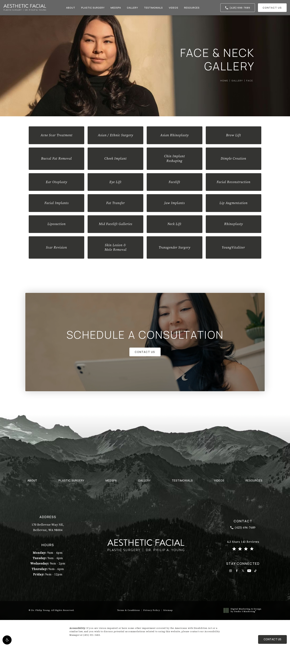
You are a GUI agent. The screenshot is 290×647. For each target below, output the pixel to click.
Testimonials (153, 7)
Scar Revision (56, 247)
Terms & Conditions (128, 610)
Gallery (132, 7)
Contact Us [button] (272, 639)
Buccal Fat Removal (56, 158)
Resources (192, 7)
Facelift (174, 182)
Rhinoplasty (233, 224)
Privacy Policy (151, 610)
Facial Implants (56, 203)
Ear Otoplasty (56, 182)
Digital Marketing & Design (245, 610)
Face (249, 80)
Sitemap (168, 610)
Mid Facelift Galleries (115, 224)
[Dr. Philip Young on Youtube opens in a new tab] (249, 570)
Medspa (116, 7)
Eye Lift (115, 182)
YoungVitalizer (233, 247)
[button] (7, 639)
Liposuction (56, 224)
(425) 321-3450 (91, 635)
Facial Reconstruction (233, 182)
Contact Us (272, 7)
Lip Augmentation (234, 203)
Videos (173, 7)
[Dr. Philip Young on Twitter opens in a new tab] (243, 570)
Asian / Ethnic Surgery (115, 135)
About (70, 7)
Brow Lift (233, 135)
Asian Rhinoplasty (174, 135)
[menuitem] (230, 570)
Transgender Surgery (174, 247)
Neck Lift (174, 224)
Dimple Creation (233, 158)
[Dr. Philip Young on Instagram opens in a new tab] (230, 570)
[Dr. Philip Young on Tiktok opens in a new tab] (255, 570)
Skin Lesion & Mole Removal (116, 247)
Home (224, 80)
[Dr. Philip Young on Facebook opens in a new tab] (236, 570)
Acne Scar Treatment (56, 135)
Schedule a (145, 335)
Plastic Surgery (93, 7)
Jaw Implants (174, 203)
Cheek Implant (115, 158)
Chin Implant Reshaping (174, 158)
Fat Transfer (115, 203)
